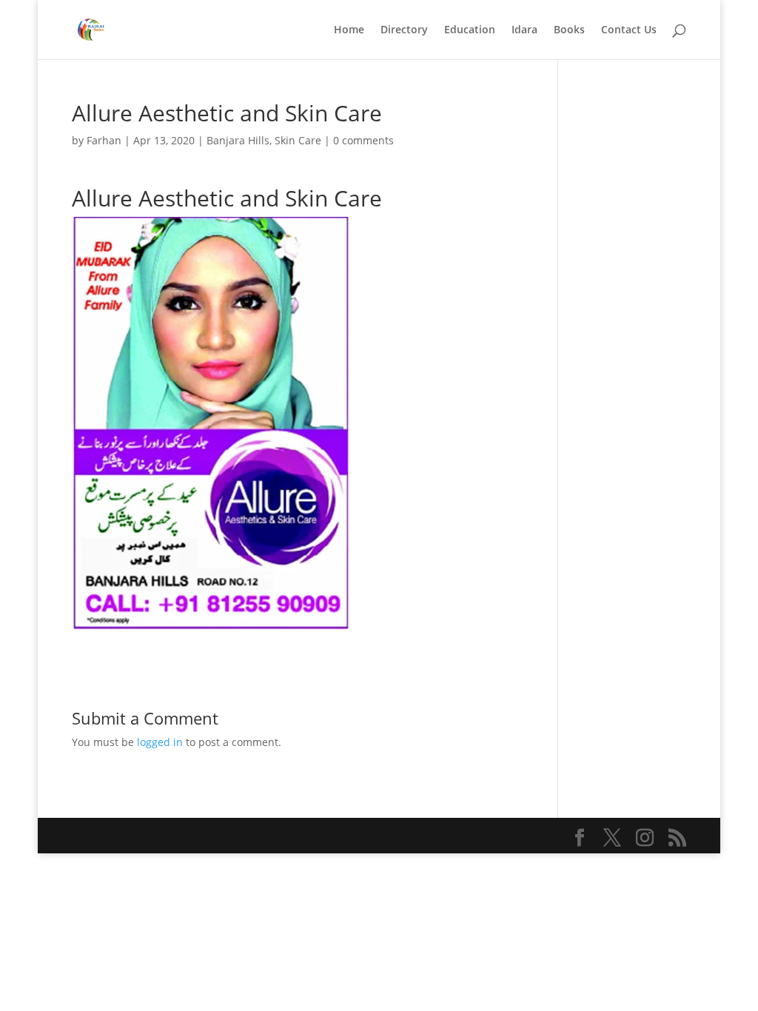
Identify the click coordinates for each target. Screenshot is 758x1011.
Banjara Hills (238, 140)
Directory (404, 30)
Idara (524, 30)
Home (349, 30)
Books (569, 30)
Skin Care (298, 140)
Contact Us (629, 30)
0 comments (363, 140)
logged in (160, 742)
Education (469, 30)
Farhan (104, 140)
